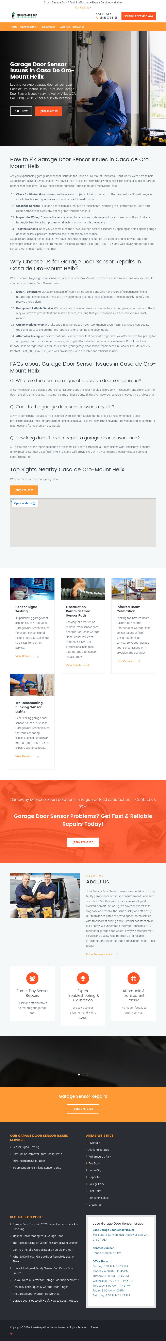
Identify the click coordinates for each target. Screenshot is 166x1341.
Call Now (21, 111)
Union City (94, 1170)
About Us (65, 26)
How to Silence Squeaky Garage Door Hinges (40, 1287)
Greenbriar (95, 1204)
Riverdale (94, 1143)
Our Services (48, 26)
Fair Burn (94, 1163)
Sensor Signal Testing (26, 1147)
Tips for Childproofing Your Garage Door (38, 1236)
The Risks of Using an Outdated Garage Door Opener (45, 1243)
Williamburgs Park (99, 1156)
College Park (96, 1184)
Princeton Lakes (98, 1198)
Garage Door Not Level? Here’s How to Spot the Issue (45, 1300)
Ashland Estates (98, 1150)
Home (14, 26)
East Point (94, 1191)
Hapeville (94, 1177)
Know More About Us (99, 954)
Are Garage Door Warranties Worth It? (36, 1294)
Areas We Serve (28, 26)
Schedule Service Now (138, 16)
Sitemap (94, 1327)
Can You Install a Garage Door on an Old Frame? (42, 1250)
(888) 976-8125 (108, 17)
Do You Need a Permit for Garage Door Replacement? (46, 1280)
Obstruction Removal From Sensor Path (37, 1154)
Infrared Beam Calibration (29, 1161)
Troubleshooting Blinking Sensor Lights (37, 1167)
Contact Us (82, 7)
